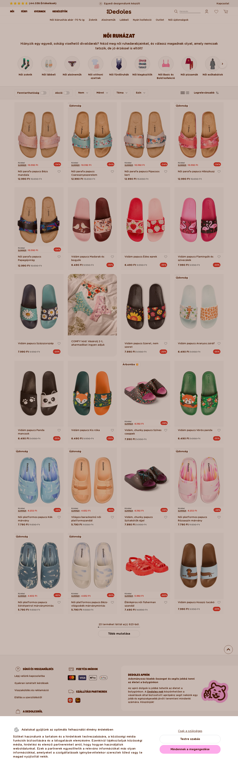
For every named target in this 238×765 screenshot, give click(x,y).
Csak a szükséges (190, 731)
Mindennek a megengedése (190, 749)
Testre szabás (190, 739)
